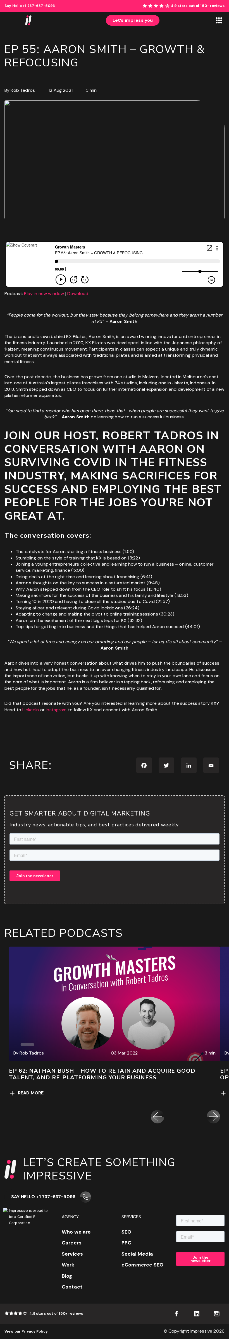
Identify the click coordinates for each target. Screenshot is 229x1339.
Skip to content (212, 3)
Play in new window (44, 293)
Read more (31, 1093)
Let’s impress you (133, 20)
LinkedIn (30, 710)
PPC (126, 1242)
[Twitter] (166, 765)
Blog (67, 1276)
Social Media (137, 1254)
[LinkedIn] (189, 765)
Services (72, 1254)
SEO (126, 1232)
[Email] (211, 765)
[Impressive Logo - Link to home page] (28, 20)
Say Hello (29, 5)
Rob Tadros (23, 90)
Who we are (76, 1232)
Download (77, 293)
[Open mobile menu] (219, 20)
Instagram (56, 710)
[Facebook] (144, 765)
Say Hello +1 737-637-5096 (43, 1197)
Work (68, 1264)
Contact (72, 1286)
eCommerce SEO (142, 1264)
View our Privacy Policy (26, 1331)
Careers (72, 1242)
